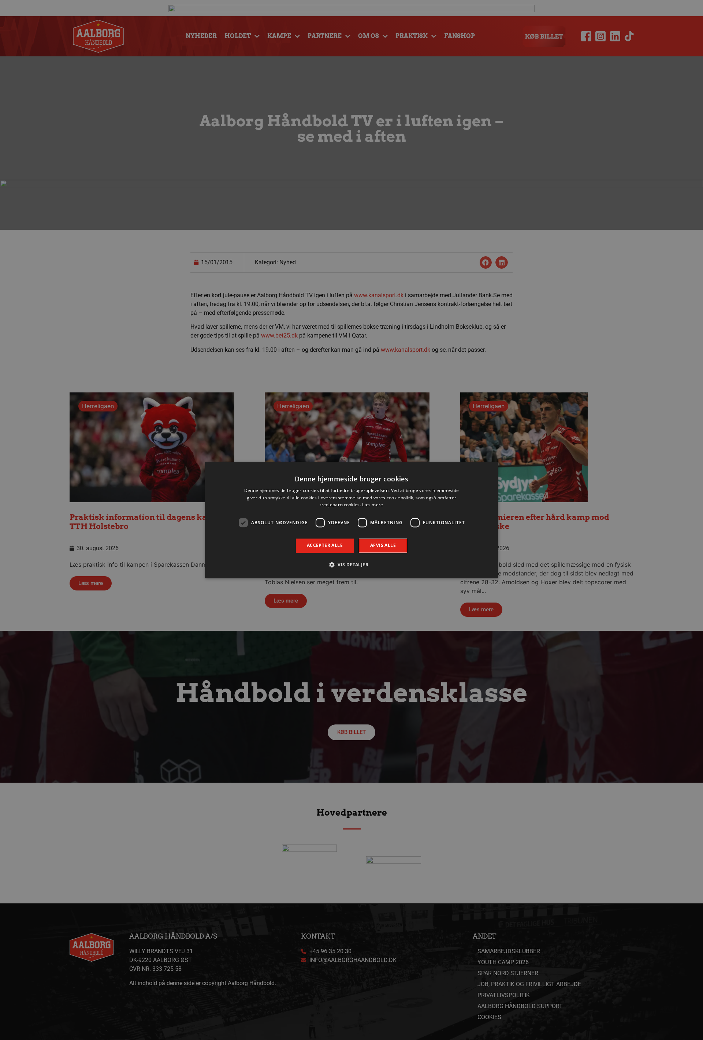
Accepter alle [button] (325, 546)
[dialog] (351, 520)
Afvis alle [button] (383, 546)
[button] (351, 564)
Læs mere (372, 505)
